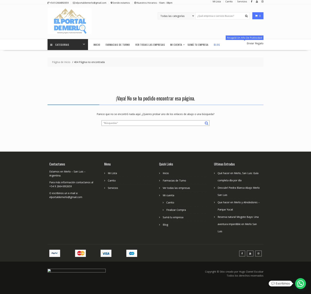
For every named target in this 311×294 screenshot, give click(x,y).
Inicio (96, 44)
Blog (217, 44)
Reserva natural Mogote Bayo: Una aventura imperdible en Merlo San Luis (238, 224)
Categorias (62, 44)
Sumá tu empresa (198, 44)
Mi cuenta (176, 44)
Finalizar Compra (176, 210)
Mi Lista (112, 173)
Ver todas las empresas (150, 44)
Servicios (113, 188)
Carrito (112, 180)
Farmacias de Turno (118, 44)
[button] (300, 283)
